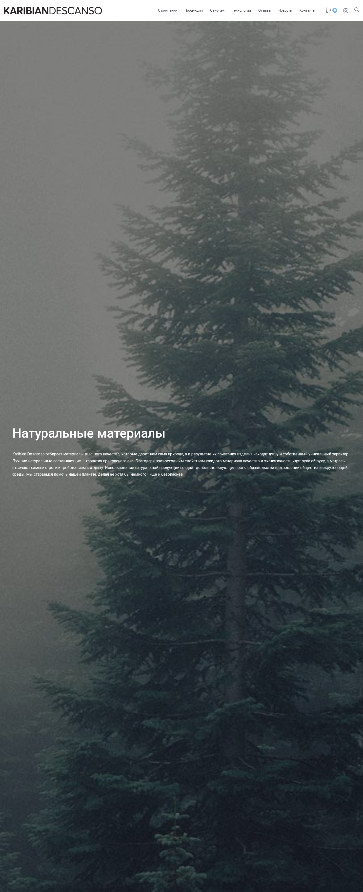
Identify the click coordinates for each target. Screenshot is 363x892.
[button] (356, 10)
